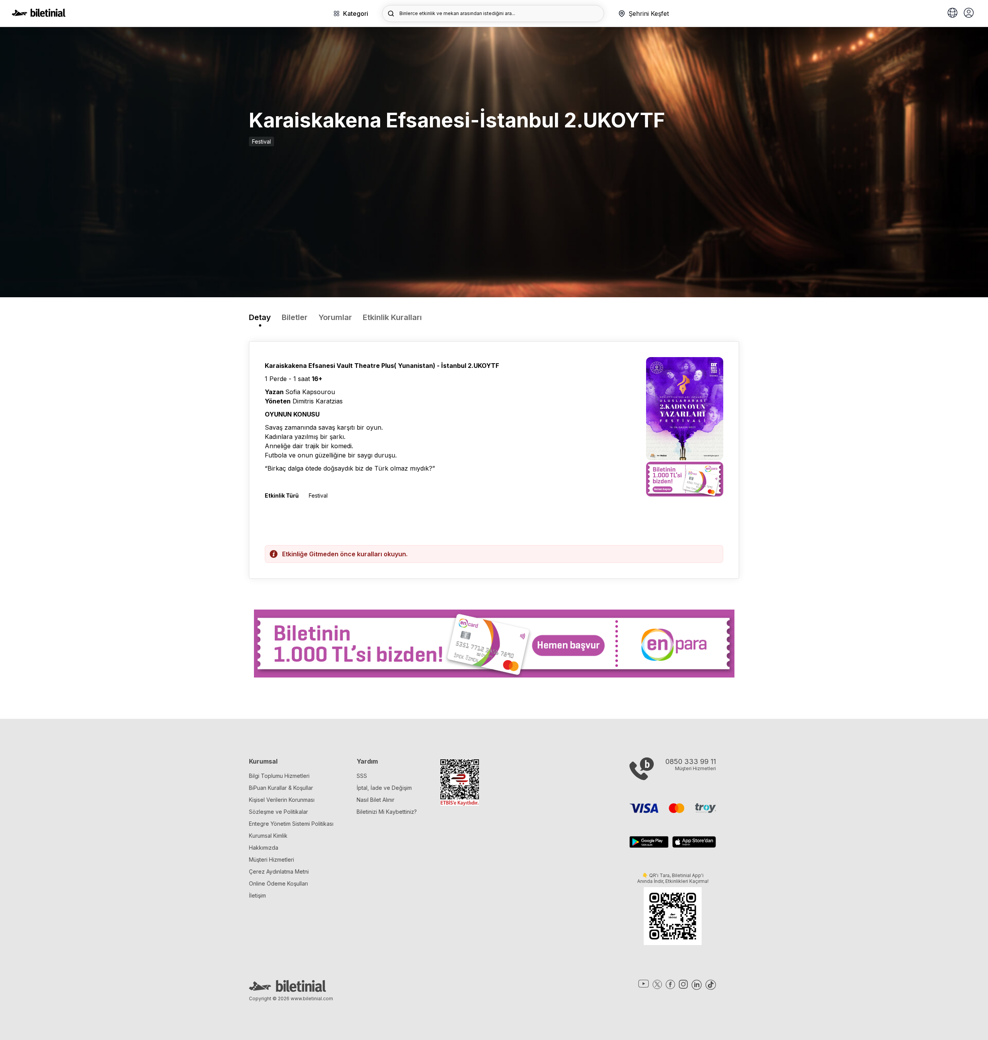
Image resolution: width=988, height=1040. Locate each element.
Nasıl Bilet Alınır (375, 799)
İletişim (257, 895)
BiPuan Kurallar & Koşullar (281, 787)
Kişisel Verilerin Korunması (282, 799)
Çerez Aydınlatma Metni (279, 871)
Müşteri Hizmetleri (271, 859)
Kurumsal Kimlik (268, 835)
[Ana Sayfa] (39, 15)
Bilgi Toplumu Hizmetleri (279, 775)
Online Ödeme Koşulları (278, 883)
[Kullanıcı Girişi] (968, 13)
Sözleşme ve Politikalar (278, 811)
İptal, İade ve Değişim (384, 787)
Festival (261, 141)
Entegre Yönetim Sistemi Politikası (291, 823)
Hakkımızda (263, 847)
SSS (362, 775)
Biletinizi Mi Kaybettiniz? (387, 811)
